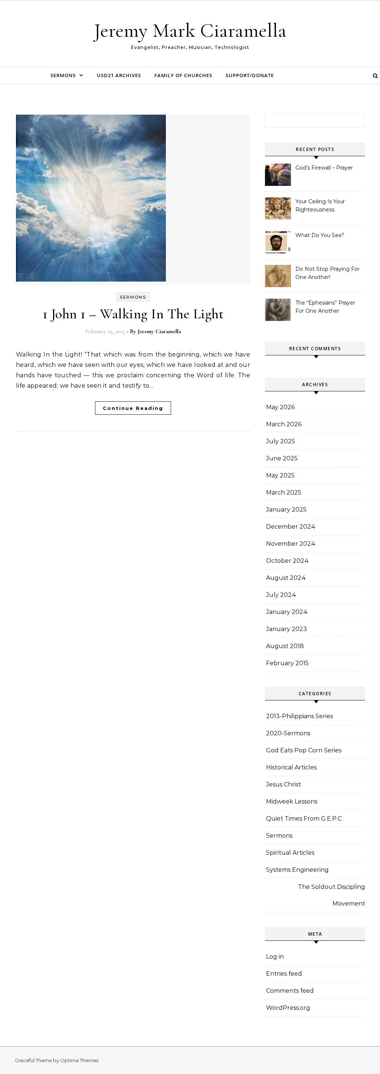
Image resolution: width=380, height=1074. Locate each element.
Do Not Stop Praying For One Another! (327, 273)
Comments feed (290, 990)
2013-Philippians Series (299, 716)
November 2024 (290, 543)
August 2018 (285, 646)
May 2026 (280, 407)
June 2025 (282, 458)
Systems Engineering (297, 869)
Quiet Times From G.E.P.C (304, 818)
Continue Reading (133, 408)
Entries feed (284, 973)
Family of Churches (183, 75)
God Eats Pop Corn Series (303, 750)
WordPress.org (288, 1007)
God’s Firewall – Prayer (324, 167)
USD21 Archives (119, 75)
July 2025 (280, 441)
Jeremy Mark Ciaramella (190, 30)
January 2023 (286, 629)
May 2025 (280, 475)
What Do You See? (319, 235)
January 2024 (287, 611)
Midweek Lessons (291, 801)
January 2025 (286, 509)
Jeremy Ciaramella (159, 331)
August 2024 (286, 577)
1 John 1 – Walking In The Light (133, 313)
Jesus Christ (283, 784)
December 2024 (290, 526)
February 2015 (287, 663)
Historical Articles (291, 767)
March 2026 (283, 424)
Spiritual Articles (290, 852)
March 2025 (283, 492)
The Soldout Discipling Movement (331, 895)
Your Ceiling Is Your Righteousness (320, 205)
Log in (275, 956)
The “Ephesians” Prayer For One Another (325, 306)
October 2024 (287, 560)
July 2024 (281, 594)
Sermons (63, 75)
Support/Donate (250, 75)
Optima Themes (79, 1060)
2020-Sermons (288, 733)
